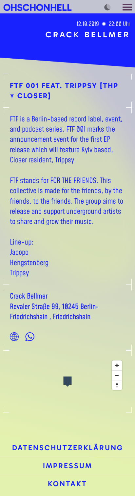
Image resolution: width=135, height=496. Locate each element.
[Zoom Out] (117, 375)
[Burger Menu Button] (128, 6)
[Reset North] (117, 385)
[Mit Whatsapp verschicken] (29, 336)
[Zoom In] (117, 365)
